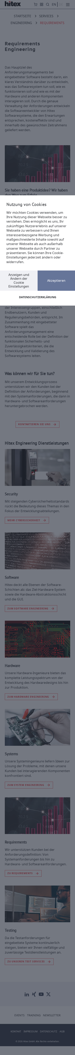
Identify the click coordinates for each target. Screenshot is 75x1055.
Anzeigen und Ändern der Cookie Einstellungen (18, 281)
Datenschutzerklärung (37, 297)
